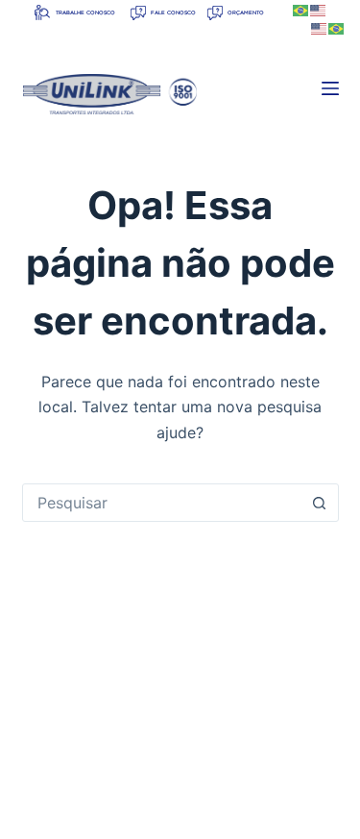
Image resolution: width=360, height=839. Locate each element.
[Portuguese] (301, 9)
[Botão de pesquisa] (319, 502)
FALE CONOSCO (172, 13)
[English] (318, 9)
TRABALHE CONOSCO (84, 13)
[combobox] (162, 502)
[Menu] (330, 88)
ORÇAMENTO (245, 13)
